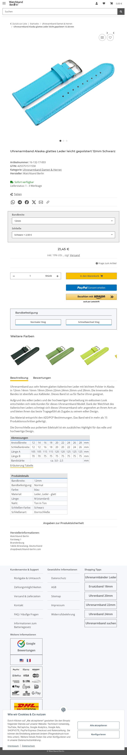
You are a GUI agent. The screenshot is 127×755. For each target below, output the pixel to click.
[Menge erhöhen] (57, 276)
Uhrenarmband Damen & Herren (42, 169)
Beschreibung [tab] (19, 377)
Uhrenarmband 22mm (100, 605)
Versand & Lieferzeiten (27, 596)
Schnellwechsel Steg (88, 322)
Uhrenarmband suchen (100, 623)
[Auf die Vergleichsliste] (102, 37)
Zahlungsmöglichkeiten (27, 587)
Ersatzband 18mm (101, 586)
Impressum (13, 745)
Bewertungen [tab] (42, 377)
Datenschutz (28, 745)
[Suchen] (121, 11)
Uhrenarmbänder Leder (100, 577)
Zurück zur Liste (19, 23)
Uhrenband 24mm (101, 614)
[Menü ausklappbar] (4, 2)
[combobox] (63, 221)
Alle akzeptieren (98, 725)
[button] (96, 3)
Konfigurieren (98, 734)
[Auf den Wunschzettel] (110, 37)
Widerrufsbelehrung (63, 614)
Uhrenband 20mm (101, 596)
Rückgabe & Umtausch (27, 578)
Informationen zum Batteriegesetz (25, 625)
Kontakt (18, 605)
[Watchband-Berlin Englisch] (22, 660)
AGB (53, 587)
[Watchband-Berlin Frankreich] (29, 660)
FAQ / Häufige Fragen (26, 614)
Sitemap (56, 596)
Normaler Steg (38, 322)
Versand (75, 255)
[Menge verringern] (13, 276)
